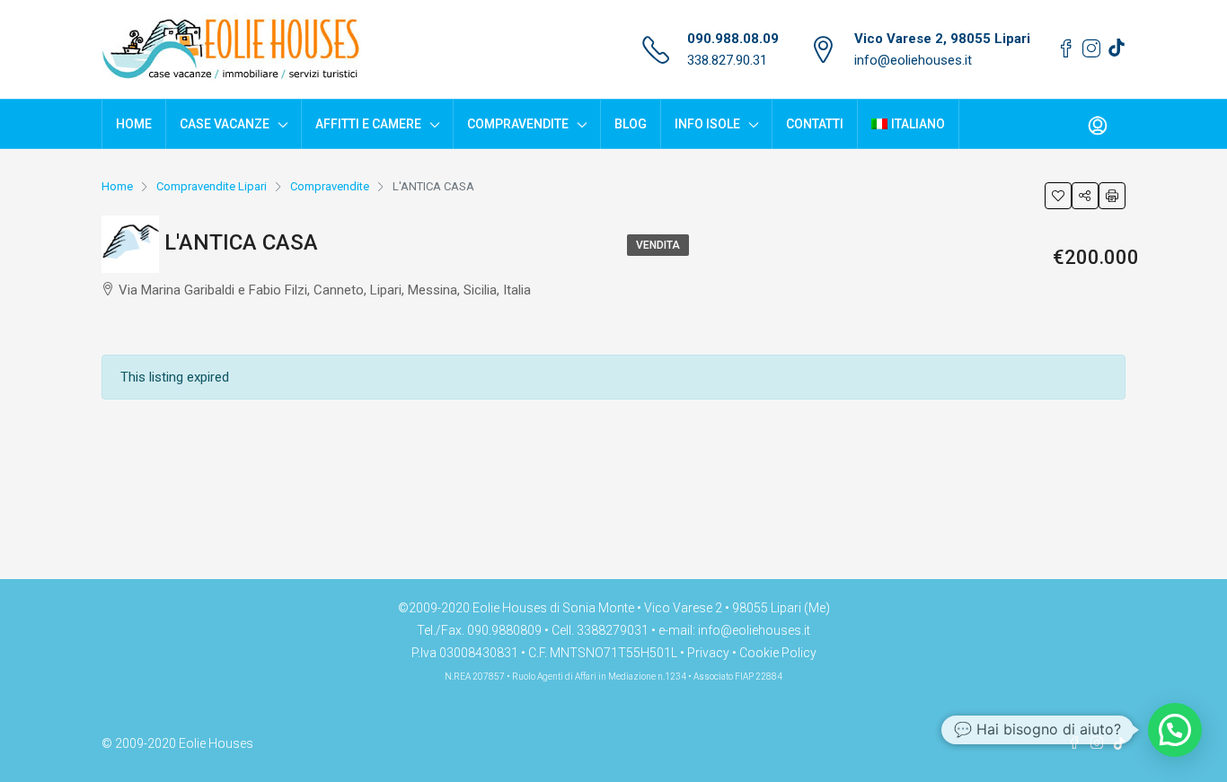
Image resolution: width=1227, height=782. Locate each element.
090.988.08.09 (733, 39)
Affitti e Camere (368, 124)
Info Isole (707, 124)
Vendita (658, 245)
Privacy (708, 653)
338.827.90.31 (727, 60)
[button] (1175, 730)
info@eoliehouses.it (913, 60)
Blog (630, 124)
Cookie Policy (778, 653)
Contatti (814, 124)
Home (134, 124)
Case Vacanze (224, 124)
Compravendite (518, 124)
